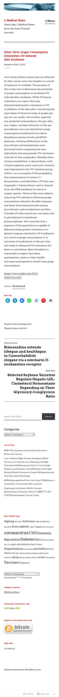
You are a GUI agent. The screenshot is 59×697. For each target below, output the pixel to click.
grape (15, 328)
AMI (38, 522)
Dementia (44, 533)
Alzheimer (29, 521)
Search (48, 416)
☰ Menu (50, 21)
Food (10, 545)
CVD (33, 533)
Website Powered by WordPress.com (22, 670)
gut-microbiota (20, 544)
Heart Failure (36, 544)
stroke (41, 557)
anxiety (7, 527)
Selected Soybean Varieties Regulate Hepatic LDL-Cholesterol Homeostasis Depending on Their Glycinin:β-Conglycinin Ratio (31, 384)
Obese (7, 553)
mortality (40, 548)
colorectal (49, 527)
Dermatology (19, 324)
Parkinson (35, 553)
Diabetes (27, 539)
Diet (29, 324)
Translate (27, 577)
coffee (32, 527)
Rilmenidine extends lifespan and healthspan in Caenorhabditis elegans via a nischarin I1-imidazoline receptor (26, 354)
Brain (15, 526)
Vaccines (11, 562)
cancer (24, 526)
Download (18, 286)
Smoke (22, 557)
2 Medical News (14, 20)
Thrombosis (50, 558)
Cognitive (40, 526)
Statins (28, 558)
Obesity (15, 553)
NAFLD (50, 549)
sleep (15, 557)
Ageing (9, 521)
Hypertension (13, 548)
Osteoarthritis (25, 553)
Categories (11, 429)
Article (7, 286)
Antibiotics (45, 521)
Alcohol (18, 521)
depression (12, 539)
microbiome (28, 549)
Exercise (45, 540)
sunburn (23, 328)
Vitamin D (24, 563)
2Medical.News (12, 592)
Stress (34, 557)
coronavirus (16, 532)
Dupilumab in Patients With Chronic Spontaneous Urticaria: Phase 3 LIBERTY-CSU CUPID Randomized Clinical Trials (27, 491)
